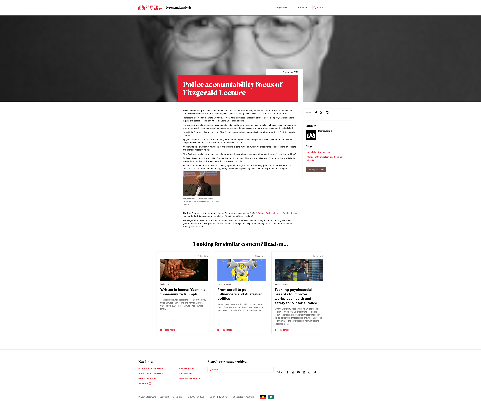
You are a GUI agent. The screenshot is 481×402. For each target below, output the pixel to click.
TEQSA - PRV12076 (218, 397)
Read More (169, 330)
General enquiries (147, 378)
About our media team (189, 378)
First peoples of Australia (242, 397)
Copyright (164, 397)
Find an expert (186, 373)
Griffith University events (150, 368)
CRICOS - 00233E (196, 397)
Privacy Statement (147, 397)
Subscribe (143, 383)
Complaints (178, 397)
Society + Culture (316, 169)
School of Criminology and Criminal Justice (277, 213)
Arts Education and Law (319, 152)
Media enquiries (186, 368)
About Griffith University (150, 373)
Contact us (302, 7)
